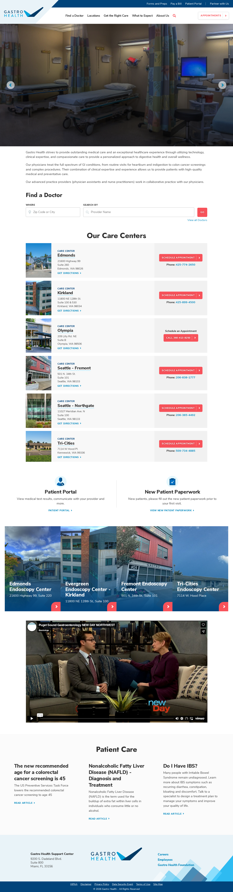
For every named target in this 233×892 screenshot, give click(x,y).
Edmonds (66, 255)
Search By (90, 205)
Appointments (211, 15)
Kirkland (65, 293)
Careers (163, 854)
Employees (165, 860)
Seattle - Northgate (75, 405)
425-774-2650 (185, 265)
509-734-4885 (185, 451)
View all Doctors (197, 220)
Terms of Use (143, 884)
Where (30, 205)
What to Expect (142, 16)
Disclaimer (86, 884)
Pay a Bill (176, 4)
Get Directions (68, 273)
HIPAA (73, 884)
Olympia (65, 330)
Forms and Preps (157, 4)
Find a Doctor (74, 16)
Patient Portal (193, 4)
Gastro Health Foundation (176, 865)
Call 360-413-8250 (178, 337)
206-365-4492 (185, 415)
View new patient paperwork (171, 510)
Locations (93, 16)
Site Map (158, 884)
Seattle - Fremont (74, 368)
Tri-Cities (65, 443)
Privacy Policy (101, 884)
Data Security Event (122, 884)
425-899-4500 (185, 302)
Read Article (23, 803)
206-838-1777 (185, 377)
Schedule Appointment (178, 257)
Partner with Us (219, 4)
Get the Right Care (116, 16)
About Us (162, 16)
